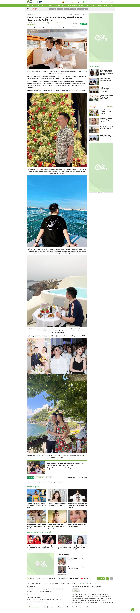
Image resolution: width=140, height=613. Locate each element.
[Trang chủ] (29, 9)
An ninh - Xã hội (54, 583)
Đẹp (34, 14)
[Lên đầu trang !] (136, 609)
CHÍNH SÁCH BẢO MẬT (63, 607)
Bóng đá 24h (64, 578)
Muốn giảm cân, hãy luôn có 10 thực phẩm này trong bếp (106, 111)
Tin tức (37, 5)
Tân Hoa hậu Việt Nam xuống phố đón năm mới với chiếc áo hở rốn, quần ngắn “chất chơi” (65, 464)
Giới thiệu (46, 607)
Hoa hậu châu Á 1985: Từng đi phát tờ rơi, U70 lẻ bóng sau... (33, 547)
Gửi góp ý (41, 477)
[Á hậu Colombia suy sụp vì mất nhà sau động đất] (77, 516)
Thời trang (52, 9)
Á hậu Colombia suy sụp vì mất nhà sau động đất (77, 525)
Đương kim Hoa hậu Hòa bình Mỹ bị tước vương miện (48, 547)
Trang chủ (29, 14)
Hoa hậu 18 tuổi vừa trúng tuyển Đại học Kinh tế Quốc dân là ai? (57, 504)
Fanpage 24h (52, 578)
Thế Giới (99, 5)
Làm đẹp (60, 9)
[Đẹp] (34, 9)
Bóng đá (50, 5)
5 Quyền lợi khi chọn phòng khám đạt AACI (105, 136)
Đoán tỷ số (77, 2)
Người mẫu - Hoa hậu (70, 9)
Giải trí (63, 5)
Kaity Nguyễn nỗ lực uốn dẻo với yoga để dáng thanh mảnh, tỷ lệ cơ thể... (36, 526)
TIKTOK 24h (75, 578)
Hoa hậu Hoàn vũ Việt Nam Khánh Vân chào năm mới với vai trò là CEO (56, 526)
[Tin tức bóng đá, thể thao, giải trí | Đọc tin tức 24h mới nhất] (30, 2)
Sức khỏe (87, 5)
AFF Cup (43, 5)
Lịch (86, 2)
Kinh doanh (57, 5)
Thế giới (45, 583)
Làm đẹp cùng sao (82, 9)
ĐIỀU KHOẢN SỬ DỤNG (77, 607)
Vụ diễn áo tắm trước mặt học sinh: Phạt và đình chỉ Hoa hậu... (64, 547)
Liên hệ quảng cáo (33, 607)
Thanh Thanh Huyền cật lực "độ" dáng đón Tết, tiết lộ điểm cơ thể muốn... (77, 505)
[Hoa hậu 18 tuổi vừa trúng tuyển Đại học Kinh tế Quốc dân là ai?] (57, 495)
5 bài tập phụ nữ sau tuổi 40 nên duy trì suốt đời (106, 127)
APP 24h (32, 578)
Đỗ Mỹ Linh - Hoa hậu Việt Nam (53, 23)
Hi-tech (93, 5)
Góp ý (52, 607)
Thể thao (105, 5)
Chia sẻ (84, 23)
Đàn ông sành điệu (31, 24)
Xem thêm (83, 532)
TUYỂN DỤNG (88, 607)
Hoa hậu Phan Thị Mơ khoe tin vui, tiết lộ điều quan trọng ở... (80, 547)
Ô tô (111, 5)
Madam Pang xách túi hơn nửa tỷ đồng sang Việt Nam (76, 567)
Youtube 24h (87, 578)
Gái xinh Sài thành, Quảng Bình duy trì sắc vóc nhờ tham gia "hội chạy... (36, 505)
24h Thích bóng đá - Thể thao (75, 5)
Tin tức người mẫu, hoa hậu (38, 23)
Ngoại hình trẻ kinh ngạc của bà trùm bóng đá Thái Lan (106, 120)
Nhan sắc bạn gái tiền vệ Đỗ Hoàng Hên (75, 559)
